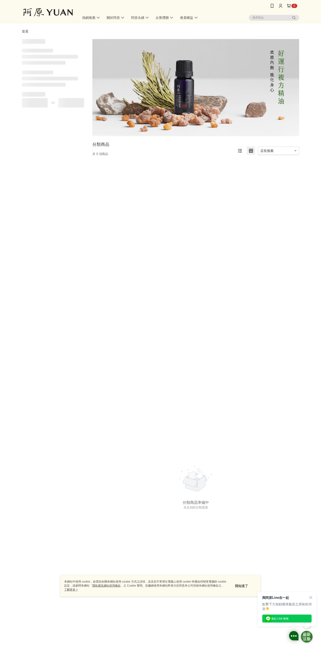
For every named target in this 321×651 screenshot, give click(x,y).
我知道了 (241, 586)
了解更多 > (71, 589)
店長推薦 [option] (267, 151)
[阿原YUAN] (48, 12)
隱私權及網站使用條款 (106, 585)
